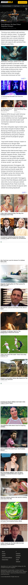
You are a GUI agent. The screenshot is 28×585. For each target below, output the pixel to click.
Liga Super (17, 6)
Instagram (18, 555)
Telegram (18, 561)
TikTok (17, 559)
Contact (3, 553)
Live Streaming (22, 2)
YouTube (18, 557)
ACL (24, 6)
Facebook (18, 553)
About (3, 551)
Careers (3, 555)
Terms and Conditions (7, 557)
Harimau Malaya (6, 6)
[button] (14, 53)
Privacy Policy (5, 559)
